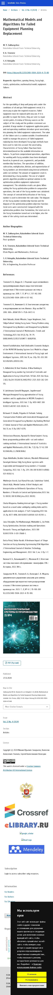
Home (5, 10)
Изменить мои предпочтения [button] (32, 985)
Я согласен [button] (31, 974)
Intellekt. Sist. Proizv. (17, 3)
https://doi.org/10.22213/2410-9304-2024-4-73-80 (28, 72)
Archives (14, 10)
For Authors (9, 897)
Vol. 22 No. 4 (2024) (29, 10)
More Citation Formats (14, 707)
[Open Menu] (3, 3)
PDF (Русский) (13, 663)
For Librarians (10, 901)
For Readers (9, 892)
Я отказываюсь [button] (32, 980)
